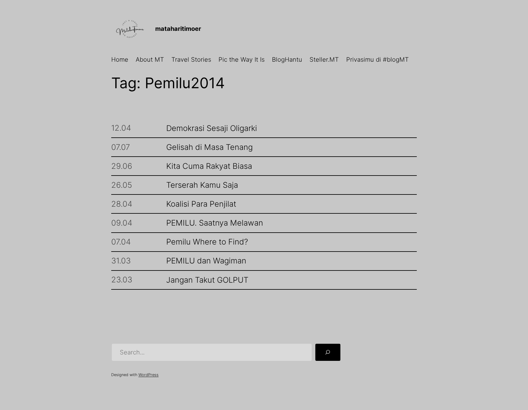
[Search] (327, 352)
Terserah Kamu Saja (202, 185)
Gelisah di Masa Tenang (209, 147)
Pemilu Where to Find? (207, 242)
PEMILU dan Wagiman (206, 260)
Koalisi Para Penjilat (201, 204)
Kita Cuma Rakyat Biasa (209, 166)
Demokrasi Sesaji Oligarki (211, 128)
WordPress (148, 374)
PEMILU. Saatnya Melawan (214, 223)
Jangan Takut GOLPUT (207, 280)
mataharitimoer (178, 28)
